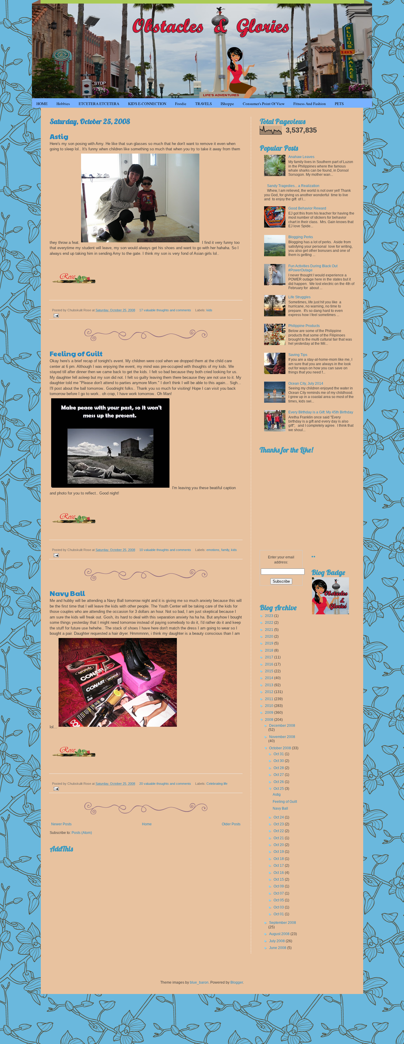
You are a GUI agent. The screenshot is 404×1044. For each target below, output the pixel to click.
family (225, 550)
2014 (269, 678)
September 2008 (282, 923)
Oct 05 (279, 900)
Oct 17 (279, 865)
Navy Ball (67, 593)
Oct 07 (279, 893)
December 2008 (282, 726)
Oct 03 (279, 907)
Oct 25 (279, 789)
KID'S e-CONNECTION (147, 103)
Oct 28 (279, 768)
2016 (269, 664)
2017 (269, 657)
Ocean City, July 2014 (305, 383)
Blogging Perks (300, 237)
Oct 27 (279, 775)
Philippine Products (304, 326)
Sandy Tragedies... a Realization (293, 186)
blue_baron (199, 982)
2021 (269, 630)
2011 (269, 699)
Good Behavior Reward (307, 208)
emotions (212, 550)
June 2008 (278, 948)
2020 (269, 636)
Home (147, 824)
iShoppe (227, 103)
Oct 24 (279, 817)
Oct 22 (279, 831)
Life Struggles (299, 297)
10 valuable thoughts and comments (165, 550)
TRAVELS (203, 103)
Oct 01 (279, 914)
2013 (269, 685)
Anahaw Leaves (301, 157)
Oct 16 (279, 873)
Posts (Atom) (82, 833)
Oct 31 (279, 754)
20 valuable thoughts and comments (165, 783)
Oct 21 (279, 838)
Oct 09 (279, 886)
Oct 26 (279, 782)
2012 (269, 692)
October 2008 (280, 748)
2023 (269, 616)
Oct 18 (279, 859)
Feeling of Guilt (76, 353)
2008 (269, 720)
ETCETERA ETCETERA (99, 103)
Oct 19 (279, 852)
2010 (269, 706)
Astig (59, 136)
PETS (339, 103)
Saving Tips (297, 355)
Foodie (180, 103)
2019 (269, 643)
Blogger (236, 982)
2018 (269, 650)
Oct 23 (279, 824)
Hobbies (63, 103)
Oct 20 (279, 845)
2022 (269, 623)
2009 (269, 712)
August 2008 (279, 934)
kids (209, 310)
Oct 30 (279, 761)
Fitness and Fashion (309, 103)
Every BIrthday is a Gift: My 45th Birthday (320, 412)
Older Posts (231, 824)
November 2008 (282, 737)
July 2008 (277, 941)
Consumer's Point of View (264, 103)
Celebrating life (216, 783)
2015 (269, 671)
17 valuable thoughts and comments (165, 310)
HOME (42, 103)
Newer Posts (61, 824)
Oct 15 (279, 879)
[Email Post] (55, 315)
